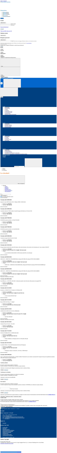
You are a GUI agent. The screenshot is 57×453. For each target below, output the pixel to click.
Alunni (6, 186)
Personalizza (3, 396)
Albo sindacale (8, 191)
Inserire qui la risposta (14, 388)
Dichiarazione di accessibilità (8, 431)
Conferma (6, 77)
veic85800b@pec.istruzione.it (14, 417)
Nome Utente (13, 23)
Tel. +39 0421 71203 (8, 415)
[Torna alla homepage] (28, 78)
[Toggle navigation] (9, 92)
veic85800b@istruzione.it (14, 416)
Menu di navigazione (21, 183)
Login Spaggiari (29, 43)
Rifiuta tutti (9, 396)
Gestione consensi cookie (7, 434)
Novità (4, 169)
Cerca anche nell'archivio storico (7, 196)
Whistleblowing (5, 433)
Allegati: (4, 262)
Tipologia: (4, 204)
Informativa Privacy (6, 429)
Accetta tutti (17, 396)
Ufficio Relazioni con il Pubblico (8, 430)
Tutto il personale (8, 190)
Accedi (2, 18)
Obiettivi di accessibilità (7, 432)
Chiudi (2, 49)
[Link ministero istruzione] (5, 1)
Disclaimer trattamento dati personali (6, 443)
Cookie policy (5, 427)
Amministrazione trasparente (8, 435)
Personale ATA (8, 189)
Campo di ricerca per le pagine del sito (7, 166)
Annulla (2, 77)
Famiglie (7, 188)
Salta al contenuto (3, 0)
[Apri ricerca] (12, 83)
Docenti (6, 187)
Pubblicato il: (5, 203)
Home (4, 168)
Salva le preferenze (9, 406)
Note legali (5, 428)
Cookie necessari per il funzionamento (7, 404)
